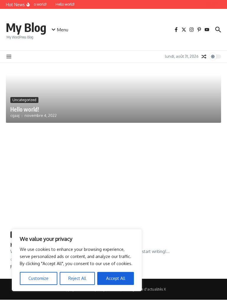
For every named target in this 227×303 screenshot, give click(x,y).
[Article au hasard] (204, 56)
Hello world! (24, 109)
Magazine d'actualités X (146, 289)
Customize (38, 278)
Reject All (77, 278)
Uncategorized (24, 100)
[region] (77, 260)
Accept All (115, 278)
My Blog (26, 27)
